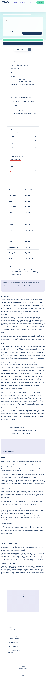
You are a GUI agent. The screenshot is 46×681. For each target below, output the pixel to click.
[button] (2, 7)
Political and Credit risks (11, 629)
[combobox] (21, 50)
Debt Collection (6, 444)
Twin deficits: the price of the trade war (12, 289)
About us (24, 624)
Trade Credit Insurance (11, 625)
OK (30, 49)
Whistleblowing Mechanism (23, 673)
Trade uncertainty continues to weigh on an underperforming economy (19, 285)
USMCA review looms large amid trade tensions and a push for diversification (21, 282)
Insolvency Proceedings (8, 451)
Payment (5, 441)
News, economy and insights (28, 622)
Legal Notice (23, 666)
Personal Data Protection (23, 668)
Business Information (10, 627)
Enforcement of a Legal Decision (10, 448)
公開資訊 (23, 675)
